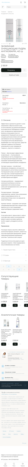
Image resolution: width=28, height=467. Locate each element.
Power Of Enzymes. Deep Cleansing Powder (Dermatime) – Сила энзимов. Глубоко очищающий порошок (6, 334)
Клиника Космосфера (7, 437)
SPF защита (11, 431)
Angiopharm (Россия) (7, 13)
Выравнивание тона (7, 61)
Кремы (4, 434)
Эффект (3, 59)
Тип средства (11, 54)
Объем (3, 54)
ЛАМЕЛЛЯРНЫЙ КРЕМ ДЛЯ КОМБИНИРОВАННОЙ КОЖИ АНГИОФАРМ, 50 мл (18, 296)
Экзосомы (4, 431)
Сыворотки (19, 431)
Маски (9, 434)
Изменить (9, 91)
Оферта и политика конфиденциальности (12, 455)
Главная (3, 12)
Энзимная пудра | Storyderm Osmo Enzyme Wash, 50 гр (17, 332)
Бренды (10, 12)
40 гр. (3, 56)
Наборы (22, 434)
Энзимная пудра (13, 56)
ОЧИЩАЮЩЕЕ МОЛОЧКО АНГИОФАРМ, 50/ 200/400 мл (5, 295)
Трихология (16, 434)
